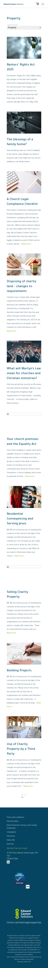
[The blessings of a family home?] (24, 135)
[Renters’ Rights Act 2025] (24, 61)
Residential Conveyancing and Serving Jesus (20, 519)
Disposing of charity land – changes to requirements (21, 286)
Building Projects (19, 671)
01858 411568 (12, 859)
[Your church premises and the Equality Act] (24, 415)
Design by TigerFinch (24, 962)
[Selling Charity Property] (24, 567)
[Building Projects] (24, 666)
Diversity (10, 844)
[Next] (26, 795)
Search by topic (12, 25)
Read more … (27, 244)
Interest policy (12, 822)
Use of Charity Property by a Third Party (21, 749)
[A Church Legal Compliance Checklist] (24, 195)
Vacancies (11, 836)
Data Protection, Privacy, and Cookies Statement (22, 826)
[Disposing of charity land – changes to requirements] (24, 277)
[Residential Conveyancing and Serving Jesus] (24, 510)
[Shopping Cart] (37, 4)
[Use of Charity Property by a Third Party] (24, 740)
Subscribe (11, 840)
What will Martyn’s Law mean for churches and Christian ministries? (24, 373)
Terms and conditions (15, 818)
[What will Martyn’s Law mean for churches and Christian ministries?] (24, 364)
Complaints (11, 832)
